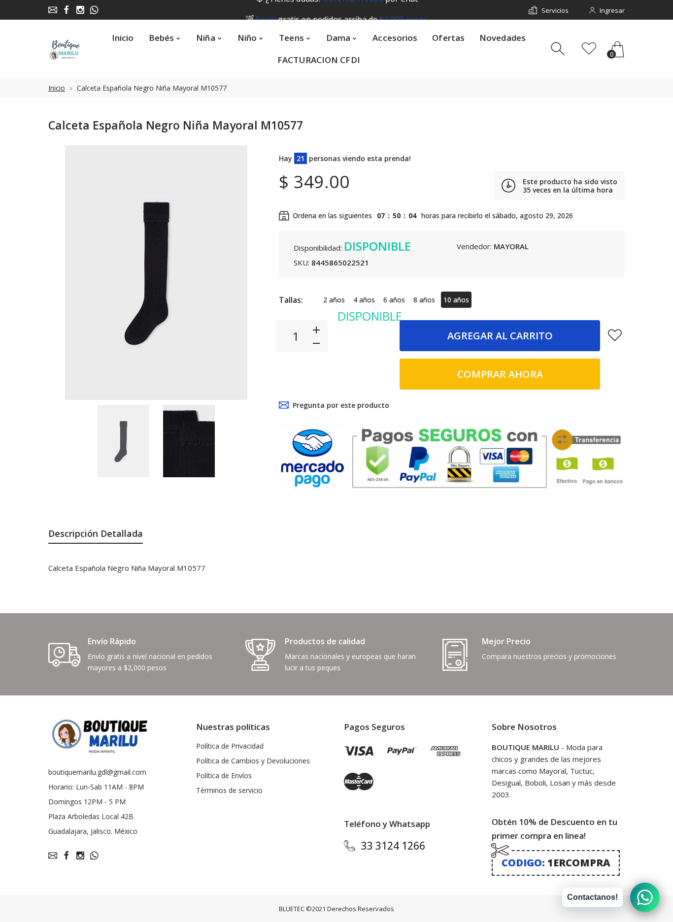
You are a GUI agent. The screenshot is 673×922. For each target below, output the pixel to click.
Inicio (56, 88)
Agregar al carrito (500, 335)
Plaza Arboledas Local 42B (91, 816)
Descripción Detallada (95, 533)
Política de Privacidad (230, 746)
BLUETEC (291, 908)
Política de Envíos (224, 775)
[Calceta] (123, 441)
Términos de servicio (229, 790)
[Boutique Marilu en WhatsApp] (94, 9)
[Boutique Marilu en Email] (53, 9)
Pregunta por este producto (341, 405)
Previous (65, 272)
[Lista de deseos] (589, 49)
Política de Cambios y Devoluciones (253, 760)
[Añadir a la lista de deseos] (615, 335)
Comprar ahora (500, 374)
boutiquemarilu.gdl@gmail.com (97, 772)
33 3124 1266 (393, 846)
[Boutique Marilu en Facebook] (66, 9)
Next (247, 272)
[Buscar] (559, 49)
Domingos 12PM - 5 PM (87, 801)
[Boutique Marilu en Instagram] (80, 9)
